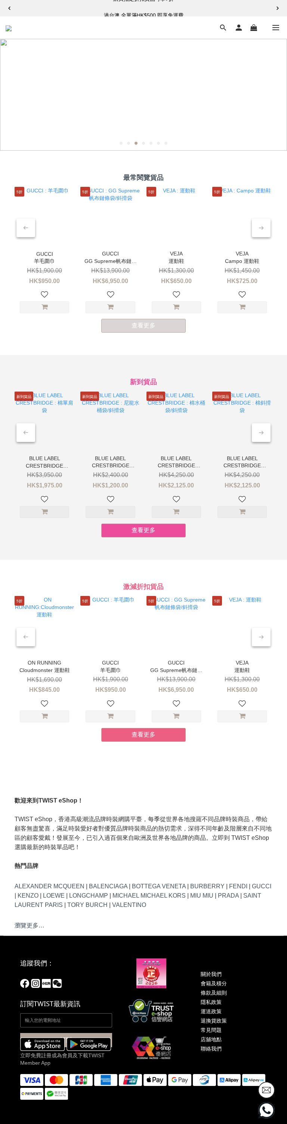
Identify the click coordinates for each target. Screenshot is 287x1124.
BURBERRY (207, 886)
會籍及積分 (214, 983)
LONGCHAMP (88, 895)
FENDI (238, 886)
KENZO (28, 895)
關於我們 (211, 974)
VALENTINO (129, 905)
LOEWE (54, 895)
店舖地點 (211, 1039)
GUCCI (261, 886)
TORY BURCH (87, 905)
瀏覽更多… (29, 925)
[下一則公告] (277, 8)
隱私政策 (211, 1002)
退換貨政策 (214, 1021)
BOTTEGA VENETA (159, 886)
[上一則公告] (9, 8)
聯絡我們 (211, 1049)
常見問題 (211, 1030)
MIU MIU (201, 895)
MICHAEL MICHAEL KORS (149, 895)
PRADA (228, 895)
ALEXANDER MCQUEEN (49, 886)
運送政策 (211, 1011)
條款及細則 (214, 993)
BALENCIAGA (108, 886)
